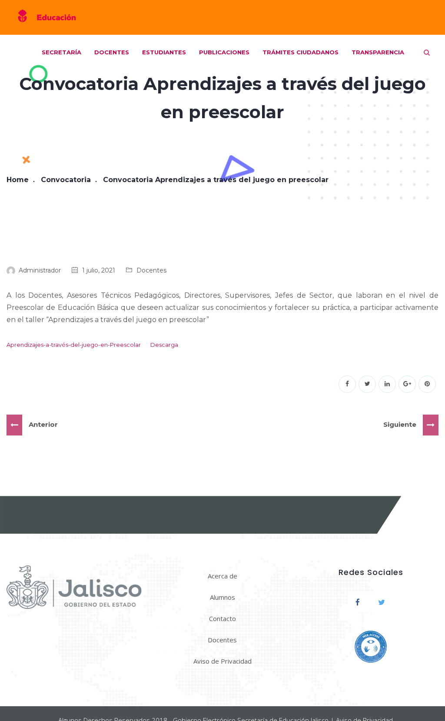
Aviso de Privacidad (222, 661)
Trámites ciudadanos (300, 52)
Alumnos (222, 597)
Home (18, 180)
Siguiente (399, 424)
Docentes (111, 52)
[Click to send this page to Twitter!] (367, 384)
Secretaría (61, 52)
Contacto (222, 618)
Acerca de (222, 575)
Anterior (43, 424)
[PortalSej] (45, 17)
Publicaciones (224, 52)
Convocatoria (66, 180)
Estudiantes (164, 52)
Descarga (164, 345)
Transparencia (378, 52)
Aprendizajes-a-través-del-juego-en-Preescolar (74, 345)
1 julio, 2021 (98, 270)
